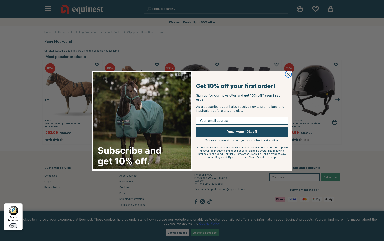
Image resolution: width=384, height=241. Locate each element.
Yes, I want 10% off (242, 132)
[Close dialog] (288, 74)
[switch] (13, 225)
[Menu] (20, 205)
